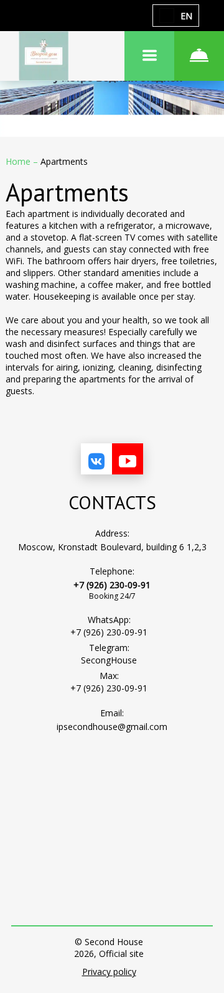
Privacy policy (109, 971)
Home (19, 161)
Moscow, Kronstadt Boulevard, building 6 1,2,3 (112, 547)
